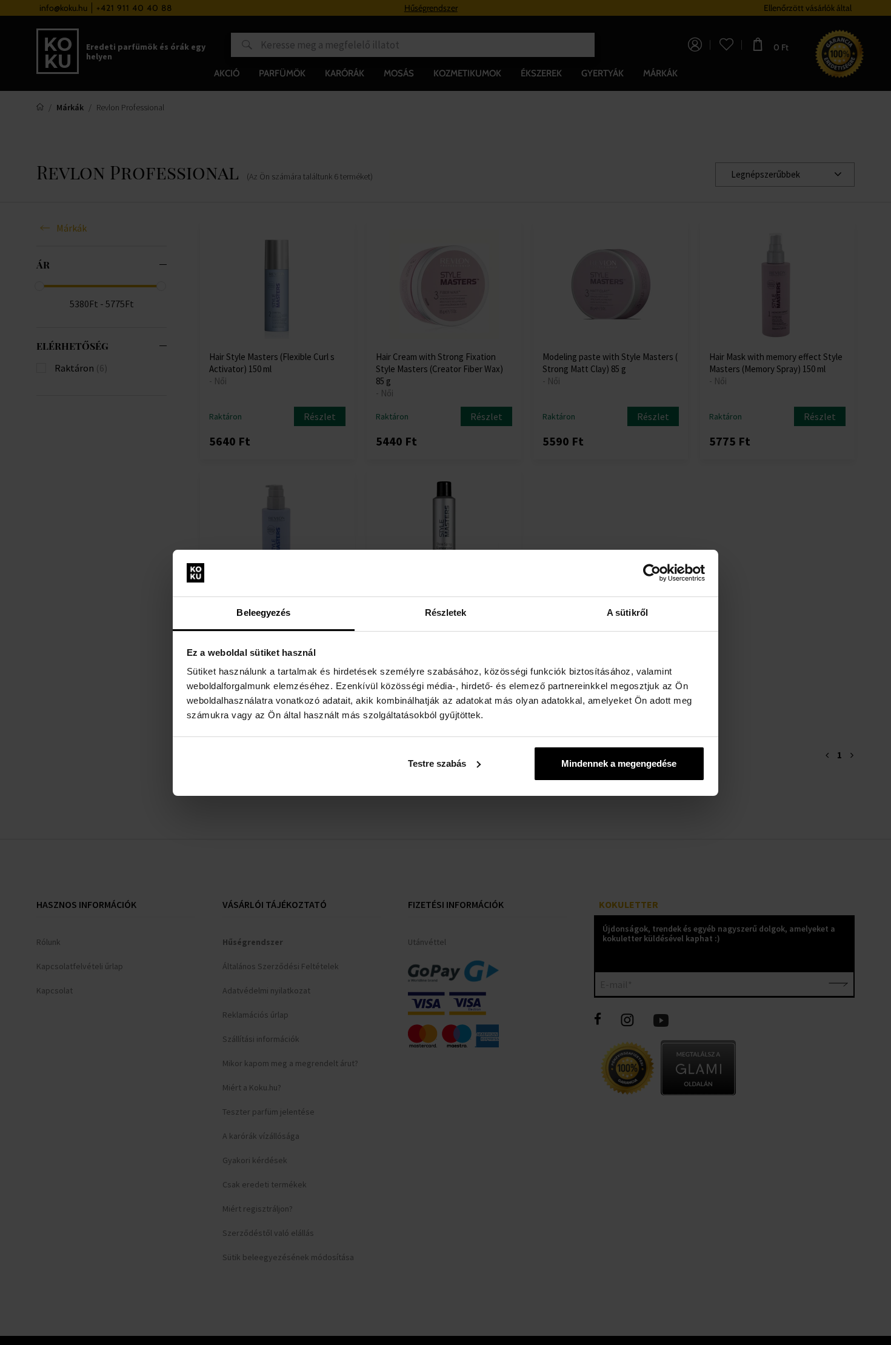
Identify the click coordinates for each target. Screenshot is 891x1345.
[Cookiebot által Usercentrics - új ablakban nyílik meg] (652, 573)
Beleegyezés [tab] (263, 612)
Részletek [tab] (446, 612)
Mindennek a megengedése (618, 763)
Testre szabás (437, 763)
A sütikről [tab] (627, 612)
